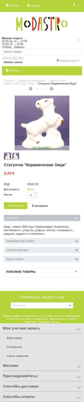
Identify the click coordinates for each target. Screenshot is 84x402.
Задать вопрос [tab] (15, 259)
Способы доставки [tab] (17, 250)
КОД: (7, 184)
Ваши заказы (14, 337)
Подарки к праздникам (31, 80)
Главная (9, 80)
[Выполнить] (70, 305)
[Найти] (79, 40)
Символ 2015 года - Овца (19, 83)
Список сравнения (17, 355)
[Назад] (30, 89)
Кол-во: (8, 194)
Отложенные (14, 346)
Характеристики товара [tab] (20, 241)
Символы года (56, 80)
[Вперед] (51, 89)
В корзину (15, 205)
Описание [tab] (12, 217)
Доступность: (12, 189)
